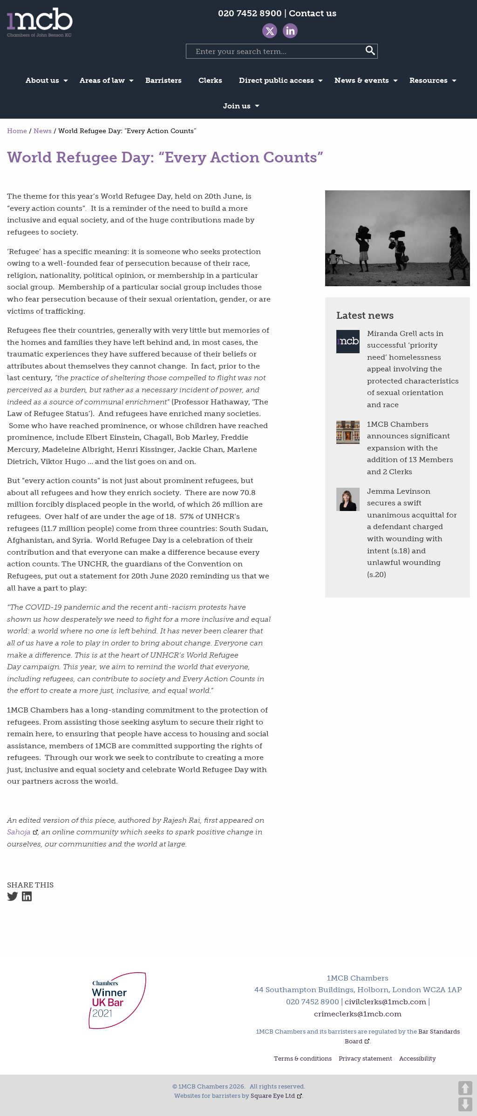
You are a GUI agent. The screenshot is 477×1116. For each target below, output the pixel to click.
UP (465, 1088)
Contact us (312, 13)
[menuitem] (44, 80)
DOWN (465, 1104)
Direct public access (276, 80)
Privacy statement (365, 1059)
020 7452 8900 (250, 13)
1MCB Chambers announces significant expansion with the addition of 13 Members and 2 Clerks (410, 448)
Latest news (365, 315)
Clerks (210, 80)
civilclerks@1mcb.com (385, 1001)
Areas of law (102, 80)
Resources (428, 80)
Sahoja (19, 831)
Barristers (163, 80)
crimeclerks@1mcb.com (358, 1013)
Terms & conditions (303, 1059)
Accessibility (417, 1059)
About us (42, 80)
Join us (237, 105)
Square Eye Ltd (273, 1095)
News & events (361, 80)
